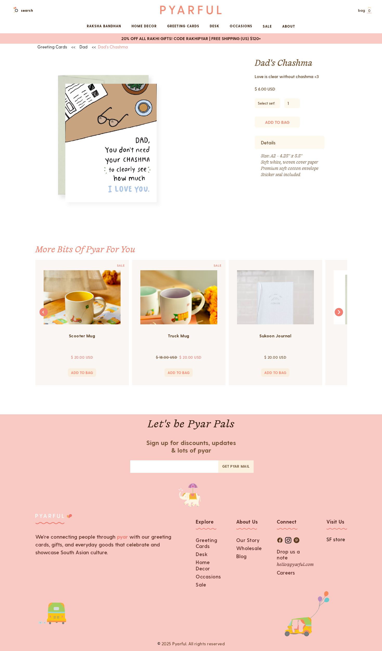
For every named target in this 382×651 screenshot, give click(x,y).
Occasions (208, 576)
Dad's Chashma (113, 46)
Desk (202, 554)
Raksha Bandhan (104, 26)
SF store (335, 539)
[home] (191, 10)
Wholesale (249, 548)
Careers (286, 573)
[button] (364, 11)
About (288, 26)
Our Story (248, 540)
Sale (267, 26)
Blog (241, 556)
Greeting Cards (206, 543)
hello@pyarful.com (295, 565)
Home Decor (203, 565)
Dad (84, 46)
